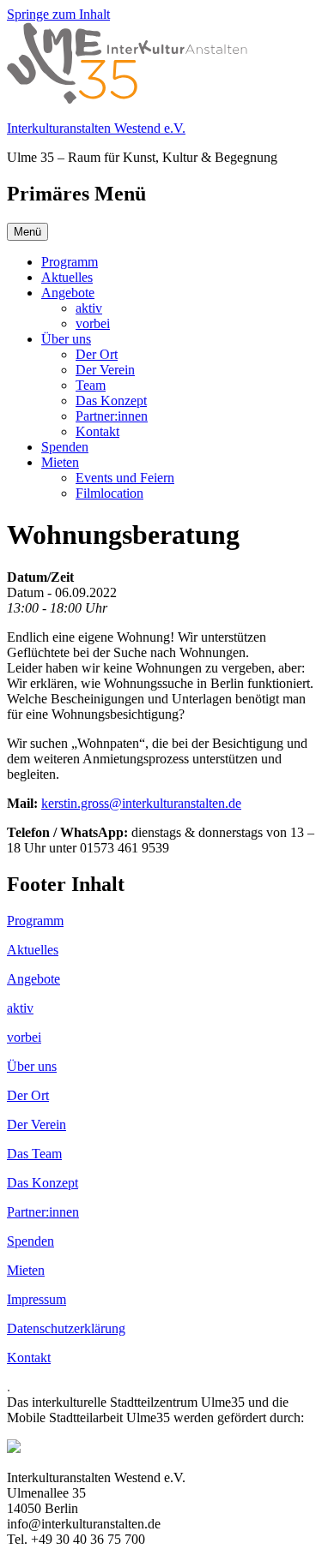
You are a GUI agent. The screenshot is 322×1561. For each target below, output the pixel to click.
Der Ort (97, 354)
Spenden (64, 447)
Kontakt (97, 431)
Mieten (60, 462)
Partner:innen (112, 416)
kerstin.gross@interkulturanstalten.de (141, 803)
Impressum (36, 1299)
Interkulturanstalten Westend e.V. (96, 128)
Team (91, 385)
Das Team (34, 1153)
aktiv (89, 308)
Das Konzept (111, 400)
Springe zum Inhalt (58, 14)
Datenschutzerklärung (66, 1328)
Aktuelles (67, 277)
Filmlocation (109, 493)
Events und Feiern (125, 477)
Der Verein (105, 369)
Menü (27, 231)
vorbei (93, 323)
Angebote (67, 292)
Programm (69, 261)
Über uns (66, 339)
